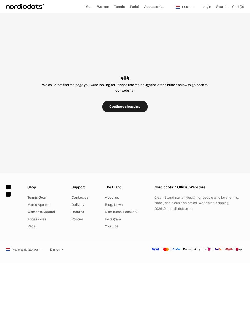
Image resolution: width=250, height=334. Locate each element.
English (55, 249)
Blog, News (114, 205)
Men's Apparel (38, 205)
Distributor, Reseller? (121, 212)
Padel (134, 7)
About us (112, 197)
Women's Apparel (41, 212)
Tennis (119, 7)
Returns (78, 212)
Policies (77, 219)
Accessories (154, 7)
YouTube (112, 226)
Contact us (80, 197)
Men (88, 7)
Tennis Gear (36, 197)
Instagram (113, 219)
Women (103, 7)
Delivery (78, 205)
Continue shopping (124, 106)
